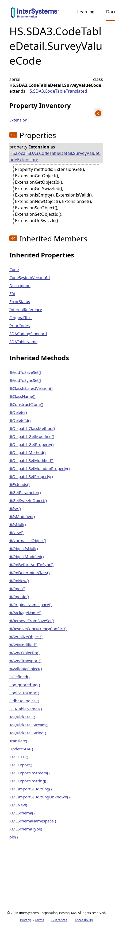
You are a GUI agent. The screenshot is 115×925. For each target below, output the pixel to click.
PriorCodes (19, 325)
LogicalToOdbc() (24, 692)
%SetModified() (23, 644)
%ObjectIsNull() (23, 548)
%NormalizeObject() (27, 540)
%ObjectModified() (26, 556)
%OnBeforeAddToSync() (31, 564)
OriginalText (20, 317)
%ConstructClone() (26, 404)
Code (14, 269)
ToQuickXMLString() (27, 732)
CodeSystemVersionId (29, 277)
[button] (13, 135)
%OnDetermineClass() (29, 572)
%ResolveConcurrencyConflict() (38, 628)
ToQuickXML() (22, 716)
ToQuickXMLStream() (28, 724)
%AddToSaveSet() (25, 372)
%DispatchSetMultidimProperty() (39, 468)
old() (13, 837)
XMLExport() (20, 764)
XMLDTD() (18, 756)
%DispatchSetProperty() (31, 476)
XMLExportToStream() (29, 772)
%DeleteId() (20, 420)
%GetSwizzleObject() (28, 500)
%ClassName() (22, 396)
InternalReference (25, 309)
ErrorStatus (19, 301)
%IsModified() (22, 516)
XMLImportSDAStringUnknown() (39, 796)
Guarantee (59, 920)
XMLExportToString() (28, 780)
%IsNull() (17, 524)
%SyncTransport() (25, 660)
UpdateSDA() (21, 748)
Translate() (19, 740)
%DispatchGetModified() (31, 436)
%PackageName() (25, 612)
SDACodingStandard (28, 333)
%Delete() (18, 412)
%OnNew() (19, 580)
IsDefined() (19, 676)
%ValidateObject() (25, 668)
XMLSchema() (22, 813)
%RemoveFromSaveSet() (31, 620)
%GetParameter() (25, 492)
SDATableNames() (25, 708)
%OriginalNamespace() (30, 604)
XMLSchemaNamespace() (32, 821)
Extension (18, 120)
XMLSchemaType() (26, 829)
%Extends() (19, 484)
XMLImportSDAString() (30, 788)
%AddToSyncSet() (25, 380)
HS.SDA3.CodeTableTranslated (56, 91)
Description (19, 285)
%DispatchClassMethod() (32, 428)
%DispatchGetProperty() (31, 444)
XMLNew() (19, 805)
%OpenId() (19, 596)
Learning (85, 12)
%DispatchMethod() (27, 452)
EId (12, 293)
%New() (16, 532)
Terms (39, 920)
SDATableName (23, 341)
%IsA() (15, 508)
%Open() (17, 588)
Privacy (25, 920)
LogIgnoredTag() (24, 684)
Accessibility (84, 920)
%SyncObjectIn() (24, 652)
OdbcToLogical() (24, 700)
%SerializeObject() (26, 636)
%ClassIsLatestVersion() (31, 388)
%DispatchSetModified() (31, 460)
